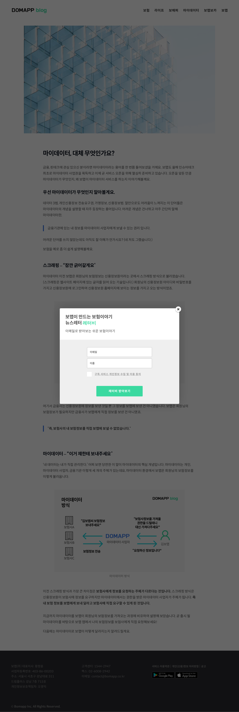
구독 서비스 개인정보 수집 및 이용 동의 (118, 374)
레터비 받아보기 (120, 391)
